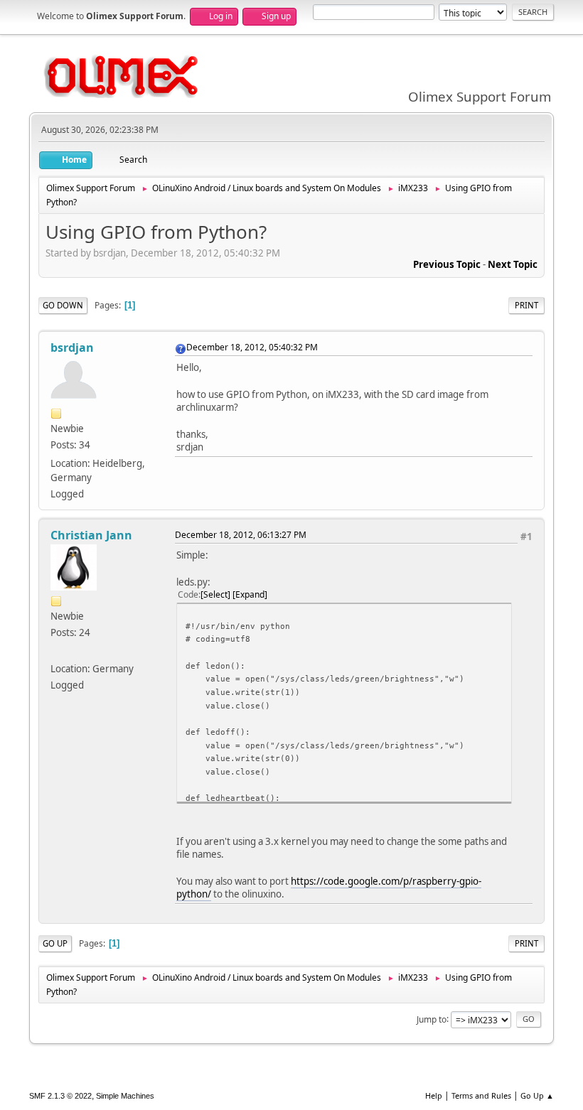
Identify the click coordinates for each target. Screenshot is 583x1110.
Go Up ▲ (537, 1095)
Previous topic (447, 264)
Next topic (512, 264)
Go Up (55, 943)
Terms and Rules (481, 1095)
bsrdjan (72, 347)
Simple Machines (125, 1096)
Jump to (431, 1019)
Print (526, 305)
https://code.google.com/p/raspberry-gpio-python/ (328, 888)
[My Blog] (56, 651)
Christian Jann (91, 535)
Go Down (63, 305)
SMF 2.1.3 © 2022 (60, 1096)
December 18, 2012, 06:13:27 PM (240, 535)
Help (433, 1095)
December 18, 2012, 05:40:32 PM (252, 347)
